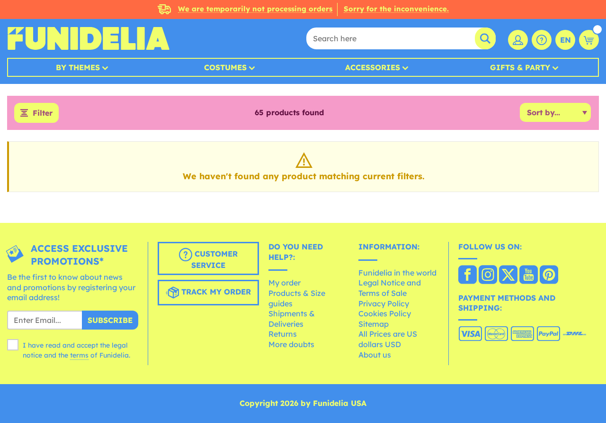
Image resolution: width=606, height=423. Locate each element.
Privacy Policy (383, 303)
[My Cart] (589, 40)
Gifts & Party (520, 67)
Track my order (215, 292)
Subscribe (110, 320)
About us (374, 354)
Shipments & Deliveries (291, 319)
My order (284, 282)
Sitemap (373, 324)
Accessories (372, 67)
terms (79, 355)
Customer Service (214, 259)
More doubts (291, 344)
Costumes (225, 67)
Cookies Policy (384, 313)
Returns (282, 334)
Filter (43, 113)
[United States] (467, 275)
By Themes (78, 67)
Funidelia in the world (397, 272)
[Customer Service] (542, 40)
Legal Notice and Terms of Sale (389, 288)
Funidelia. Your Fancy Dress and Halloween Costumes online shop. (88, 38)
